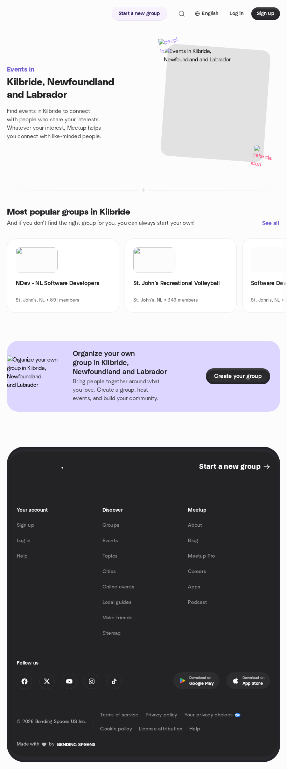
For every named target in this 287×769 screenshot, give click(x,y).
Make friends (118, 617)
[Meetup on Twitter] (47, 681)
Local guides (117, 602)
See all (270, 223)
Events (110, 540)
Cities (109, 571)
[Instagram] (91, 681)
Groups (111, 525)
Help (22, 556)
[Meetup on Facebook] (24, 681)
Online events (119, 587)
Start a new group (229, 466)
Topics (110, 556)
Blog (193, 540)
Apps (194, 587)
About (195, 525)
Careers (197, 571)
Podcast (197, 602)
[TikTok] (114, 681)
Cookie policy (116, 729)
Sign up (25, 525)
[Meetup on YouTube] (69, 681)
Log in (24, 540)
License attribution (160, 729)
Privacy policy (161, 715)
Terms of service (119, 715)
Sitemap (112, 633)
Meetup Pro (201, 556)
